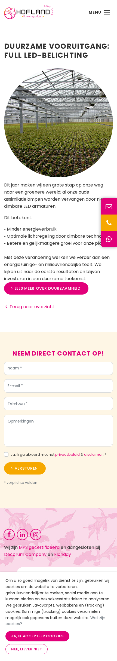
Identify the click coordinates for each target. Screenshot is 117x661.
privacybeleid (67, 454)
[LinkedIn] (22, 534)
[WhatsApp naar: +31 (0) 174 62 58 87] (109, 239)
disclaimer (93, 454)
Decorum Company (25, 554)
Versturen (26, 468)
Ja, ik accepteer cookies (37, 636)
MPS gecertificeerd (39, 547)
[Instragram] (36, 534)
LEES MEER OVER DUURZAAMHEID (48, 288)
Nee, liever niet (26, 649)
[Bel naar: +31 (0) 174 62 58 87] (109, 223)
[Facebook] (9, 534)
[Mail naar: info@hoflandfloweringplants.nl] (109, 206)
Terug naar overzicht (32, 307)
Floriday (62, 554)
